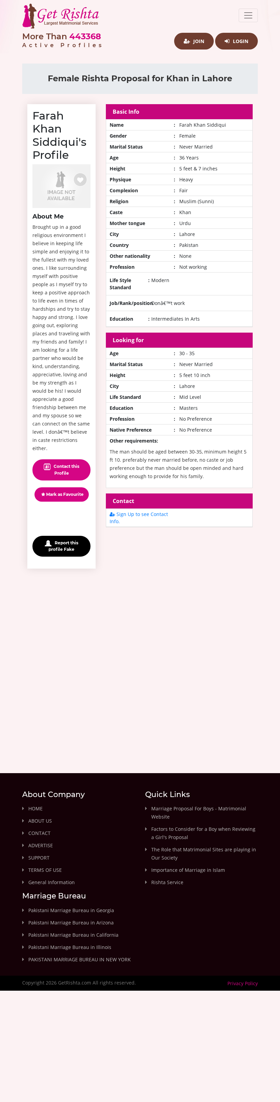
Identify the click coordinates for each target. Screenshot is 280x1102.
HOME (35, 808)
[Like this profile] (80, 179)
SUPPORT (39, 857)
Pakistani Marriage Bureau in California (73, 935)
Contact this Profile (66, 470)
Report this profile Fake (63, 546)
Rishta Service (167, 882)
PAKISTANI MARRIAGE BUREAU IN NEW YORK (79, 959)
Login (240, 41)
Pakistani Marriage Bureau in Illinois (69, 947)
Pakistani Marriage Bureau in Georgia (71, 910)
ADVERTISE (40, 845)
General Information (51, 882)
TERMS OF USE (45, 870)
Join (198, 41)
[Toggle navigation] (248, 15)
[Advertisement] (179, 592)
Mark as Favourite (64, 494)
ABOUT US (40, 821)
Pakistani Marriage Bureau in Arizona (71, 922)
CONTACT (39, 833)
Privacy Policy (242, 983)
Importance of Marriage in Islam (188, 870)
